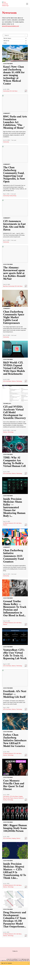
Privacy (21, 960)
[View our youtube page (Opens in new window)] (26, 953)
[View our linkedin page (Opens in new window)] (18, 953)
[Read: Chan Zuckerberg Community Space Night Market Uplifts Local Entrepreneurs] (15, 314)
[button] (15, 38)
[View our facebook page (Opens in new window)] (6, 953)
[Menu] (27, 4)
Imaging (20, 796)
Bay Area (5, 286)
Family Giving (12, 195)
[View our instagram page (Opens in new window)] (10, 953)
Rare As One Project (8, 798)
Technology (19, 381)
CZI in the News (13, 91)
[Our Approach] (6, 3)
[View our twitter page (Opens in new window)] (22, 953)
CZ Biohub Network (8, 523)
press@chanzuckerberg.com (10, 26)
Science (14, 381)
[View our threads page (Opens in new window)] (14, 953)
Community (6, 91)
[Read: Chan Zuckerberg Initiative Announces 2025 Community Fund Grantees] (15, 553)
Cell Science (6, 796)
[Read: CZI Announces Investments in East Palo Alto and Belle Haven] (15, 221)
